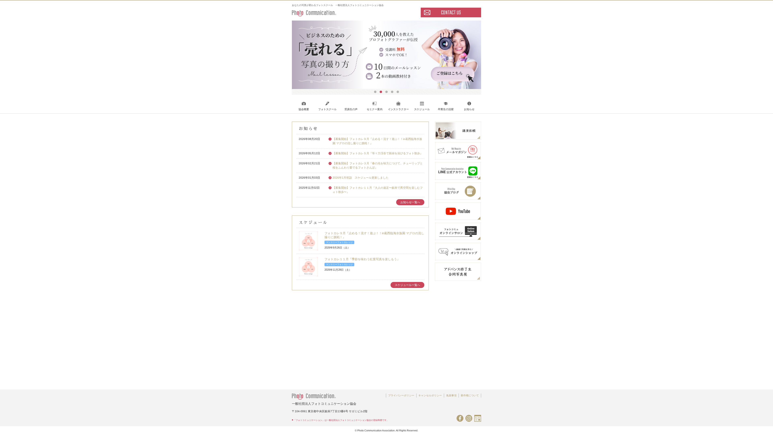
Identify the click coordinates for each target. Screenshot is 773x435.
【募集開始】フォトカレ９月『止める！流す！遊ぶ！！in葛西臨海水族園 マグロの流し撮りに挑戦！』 (377, 141)
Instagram (468, 418)
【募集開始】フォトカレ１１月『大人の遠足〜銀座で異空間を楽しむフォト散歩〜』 (378, 190)
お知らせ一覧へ (410, 202)
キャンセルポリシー (430, 395)
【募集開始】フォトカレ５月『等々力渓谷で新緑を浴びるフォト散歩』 (378, 153)
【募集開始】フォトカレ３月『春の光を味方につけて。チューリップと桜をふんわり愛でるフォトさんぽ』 (378, 165)
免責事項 (451, 395)
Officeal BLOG (477, 418)
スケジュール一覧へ (407, 285)
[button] (375, 92)
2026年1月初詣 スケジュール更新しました (361, 177)
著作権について (470, 395)
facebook (460, 418)
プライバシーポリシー (401, 395)
